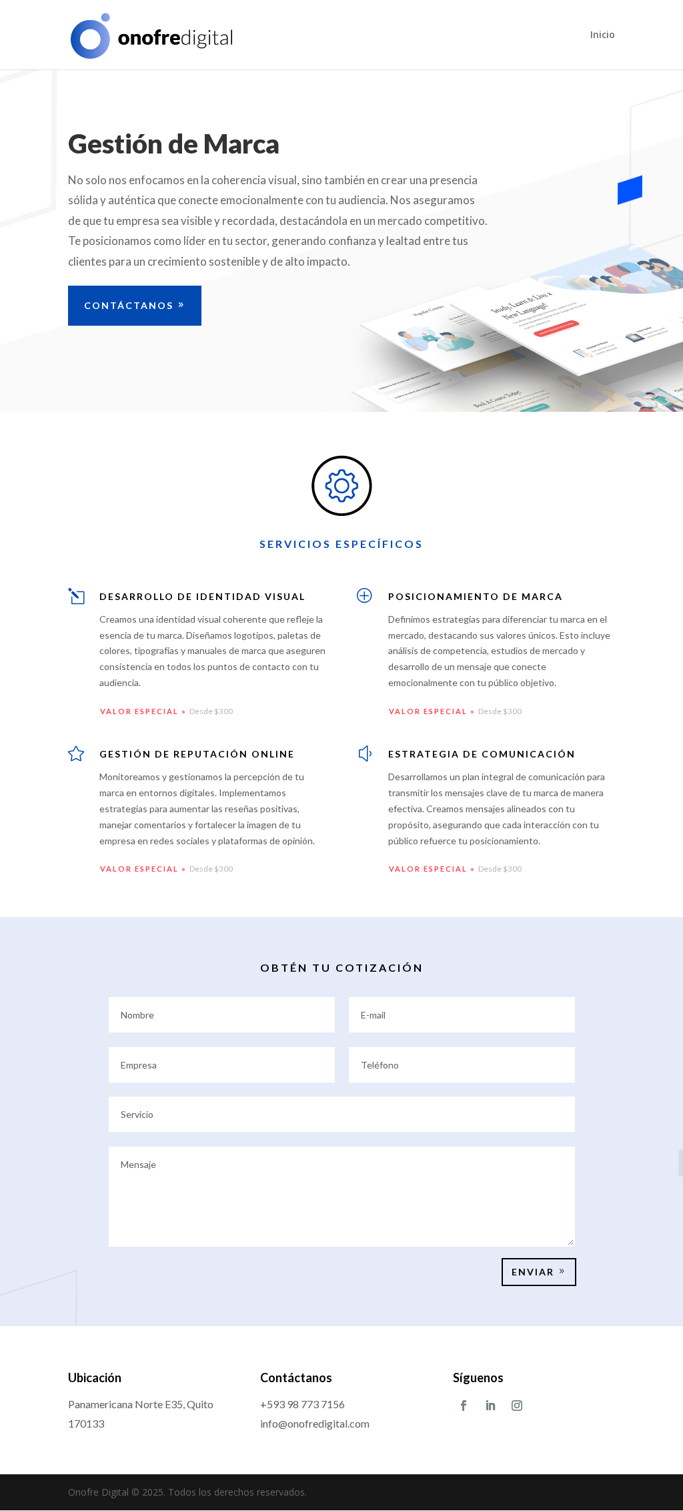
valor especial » (144, 711)
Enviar (533, 1271)
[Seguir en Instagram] (517, 1405)
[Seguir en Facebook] (463, 1405)
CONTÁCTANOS (128, 305)
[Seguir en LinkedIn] (490, 1405)
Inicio (602, 35)
